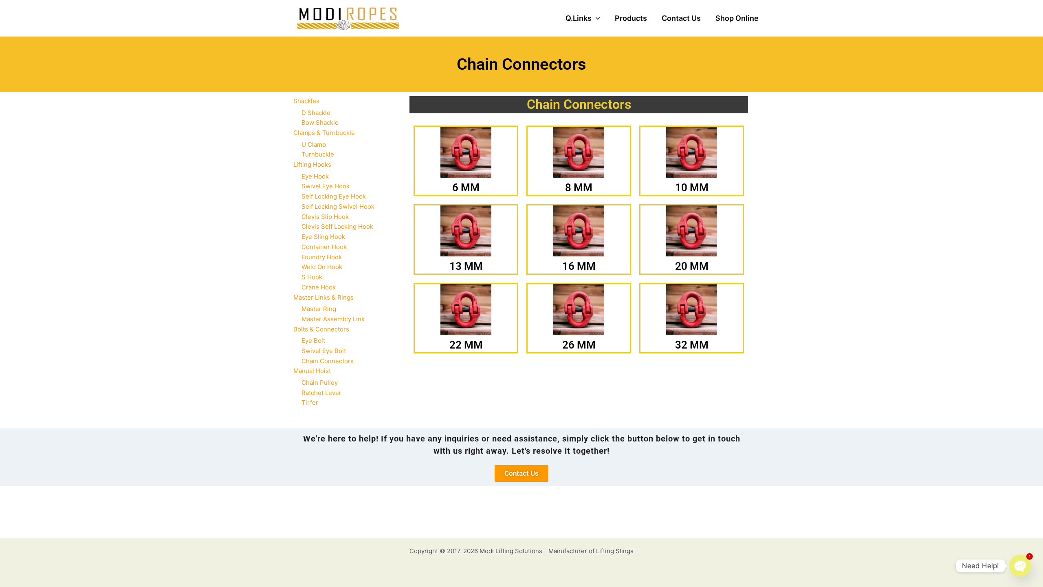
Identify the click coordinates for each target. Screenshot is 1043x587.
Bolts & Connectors (321, 329)
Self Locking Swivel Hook (337, 206)
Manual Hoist (312, 371)
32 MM (692, 345)
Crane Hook (318, 287)
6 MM (466, 187)
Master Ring (318, 309)
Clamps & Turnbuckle (324, 133)
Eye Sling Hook (323, 237)
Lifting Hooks (312, 164)
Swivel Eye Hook (325, 186)
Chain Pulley (319, 382)
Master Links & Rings (323, 297)
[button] (596, 18)
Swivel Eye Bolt (323, 351)
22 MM (466, 345)
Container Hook (324, 247)
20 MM (692, 266)
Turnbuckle (317, 154)
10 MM (692, 187)
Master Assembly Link (333, 319)
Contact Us (681, 18)
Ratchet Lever (321, 393)
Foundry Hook (321, 257)
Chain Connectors (327, 361)
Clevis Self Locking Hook (337, 226)
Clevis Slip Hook (325, 217)
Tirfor (309, 402)
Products (631, 18)
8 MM (578, 187)
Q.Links (579, 18)
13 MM (466, 266)
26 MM (579, 345)
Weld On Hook (321, 267)
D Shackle (315, 113)
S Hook (311, 277)
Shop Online (737, 18)
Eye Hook (315, 176)
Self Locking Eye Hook (333, 196)
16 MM (579, 266)
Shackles (306, 101)
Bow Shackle (320, 122)
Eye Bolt (313, 340)
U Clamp (313, 144)
